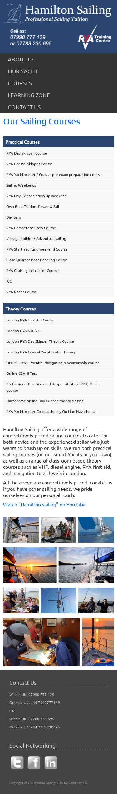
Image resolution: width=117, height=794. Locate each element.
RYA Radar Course (21, 291)
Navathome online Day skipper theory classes (44, 400)
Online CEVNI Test (21, 373)
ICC (9, 280)
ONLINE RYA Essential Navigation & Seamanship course (53, 362)
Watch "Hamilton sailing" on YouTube (44, 504)
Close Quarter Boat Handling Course (37, 259)
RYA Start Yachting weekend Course (37, 248)
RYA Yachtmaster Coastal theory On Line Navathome (51, 411)
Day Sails (13, 217)
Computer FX (77, 783)
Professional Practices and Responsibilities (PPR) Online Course (53, 387)
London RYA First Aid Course (30, 319)
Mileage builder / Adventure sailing (36, 238)
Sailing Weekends (21, 185)
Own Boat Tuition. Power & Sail (32, 206)
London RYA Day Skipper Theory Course (40, 341)
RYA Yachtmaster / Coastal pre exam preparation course (54, 174)
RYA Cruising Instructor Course (32, 270)
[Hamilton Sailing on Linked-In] (51, 768)
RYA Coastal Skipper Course (29, 163)
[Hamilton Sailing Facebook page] (34, 768)
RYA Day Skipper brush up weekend (36, 195)
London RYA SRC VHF (24, 330)
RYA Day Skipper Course (26, 153)
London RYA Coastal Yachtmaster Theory (41, 351)
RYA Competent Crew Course (31, 227)
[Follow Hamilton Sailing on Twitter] (17, 768)
